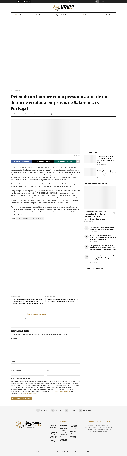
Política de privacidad (61, 452)
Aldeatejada (53, 425)
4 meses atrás (102, 164)
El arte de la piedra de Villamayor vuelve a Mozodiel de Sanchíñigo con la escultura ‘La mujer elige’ (103, 237)
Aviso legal (52, 452)
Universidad (108, 15)
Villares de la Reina (73, 437)
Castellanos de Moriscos (53, 437)
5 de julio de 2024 (35, 114)
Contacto (13, 1)
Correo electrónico (17, 370)
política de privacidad (30, 393)
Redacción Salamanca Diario (20, 114)
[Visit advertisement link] (63, 55)
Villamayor (73, 434)
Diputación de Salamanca (64, 15)
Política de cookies (72, 452)
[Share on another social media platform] (78, 161)
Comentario (15, 338)
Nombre (13, 362)
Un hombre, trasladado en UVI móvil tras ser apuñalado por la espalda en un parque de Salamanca (103, 258)
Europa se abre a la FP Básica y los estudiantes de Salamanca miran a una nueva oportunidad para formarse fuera (103, 248)
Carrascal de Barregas (53, 433)
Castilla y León (40, 15)
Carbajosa (54, 430)
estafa (32, 218)
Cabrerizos (53, 427)
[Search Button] (115, 1)
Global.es (89, 452)
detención (25, 218)
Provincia (20, 15)
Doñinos (63, 430)
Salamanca (88, 15)
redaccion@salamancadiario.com (60, 391)
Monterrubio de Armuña (63, 433)
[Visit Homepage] (63, 7)
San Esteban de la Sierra (63, 440)
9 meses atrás (102, 177)
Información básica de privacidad (21, 378)
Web (48, 370)
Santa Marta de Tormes (73, 425)
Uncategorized (73, 429)
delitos (19, 218)
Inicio (12, 90)
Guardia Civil (39, 218)
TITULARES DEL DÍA (25, 1)
